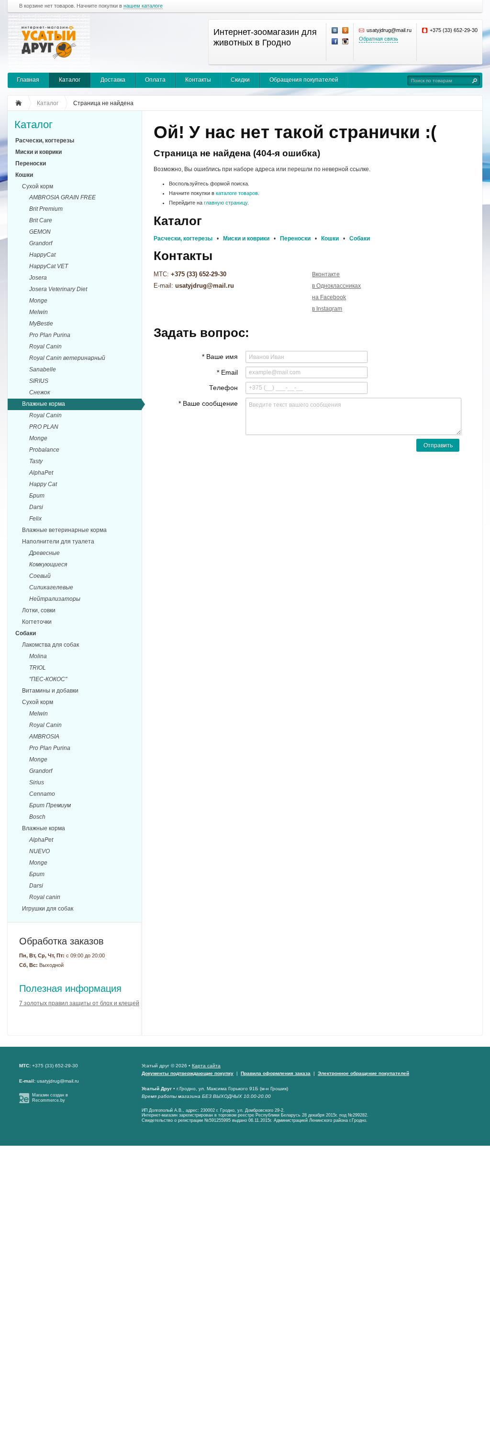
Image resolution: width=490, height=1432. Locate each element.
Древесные (44, 553)
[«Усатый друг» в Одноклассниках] (345, 30)
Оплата (155, 79)
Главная (28, 79)
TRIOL (37, 667)
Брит (37, 495)
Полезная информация (70, 988)
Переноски (30, 163)
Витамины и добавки (50, 690)
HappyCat (42, 254)
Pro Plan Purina (49, 335)
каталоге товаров (237, 193)
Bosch (37, 817)
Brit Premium (46, 209)
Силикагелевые (51, 587)
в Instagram (327, 308)
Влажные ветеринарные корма (64, 530)
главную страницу (225, 203)
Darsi (36, 507)
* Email (227, 372)
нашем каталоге (143, 6)
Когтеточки (37, 621)
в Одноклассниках (336, 285)
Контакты (198, 79)
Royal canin (44, 897)
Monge (38, 300)
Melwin (38, 312)
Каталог (69, 79)
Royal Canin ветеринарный (67, 358)
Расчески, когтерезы (44, 140)
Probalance (44, 449)
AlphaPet (41, 472)
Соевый (40, 576)
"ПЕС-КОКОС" (48, 679)
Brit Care (40, 220)
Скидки (240, 79)
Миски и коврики (38, 152)
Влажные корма (43, 404)
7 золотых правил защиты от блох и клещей (79, 1003)
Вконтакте (326, 274)
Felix (35, 518)
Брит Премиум (50, 805)
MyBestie (41, 323)
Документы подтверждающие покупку (188, 1073)
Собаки (25, 633)
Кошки (24, 175)
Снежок (39, 392)
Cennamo (42, 794)
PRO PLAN (43, 426)
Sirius (36, 782)
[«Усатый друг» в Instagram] (345, 41)
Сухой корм (37, 186)
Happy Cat (43, 484)
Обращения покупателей (303, 79)
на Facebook (329, 297)
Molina (38, 656)
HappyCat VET (48, 266)
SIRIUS (38, 381)
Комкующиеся (48, 564)
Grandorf (40, 243)
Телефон (223, 387)
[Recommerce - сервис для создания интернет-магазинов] (24, 1101)
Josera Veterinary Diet (58, 289)
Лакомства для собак (50, 644)
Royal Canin (45, 346)
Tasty (36, 461)
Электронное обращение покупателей (363, 1073)
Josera (38, 277)
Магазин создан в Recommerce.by (50, 1098)
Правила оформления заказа (276, 1073)
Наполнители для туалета (58, 541)
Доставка (112, 79)
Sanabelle (42, 369)
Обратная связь (378, 39)
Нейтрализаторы (54, 599)
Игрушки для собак (47, 908)
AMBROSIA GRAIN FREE (62, 197)
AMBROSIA (44, 736)
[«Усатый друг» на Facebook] (335, 41)
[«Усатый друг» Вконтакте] (335, 30)
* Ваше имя (220, 356)
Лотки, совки (39, 610)
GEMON (40, 231)
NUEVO (39, 851)
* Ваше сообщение (208, 403)
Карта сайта (206, 1065)
